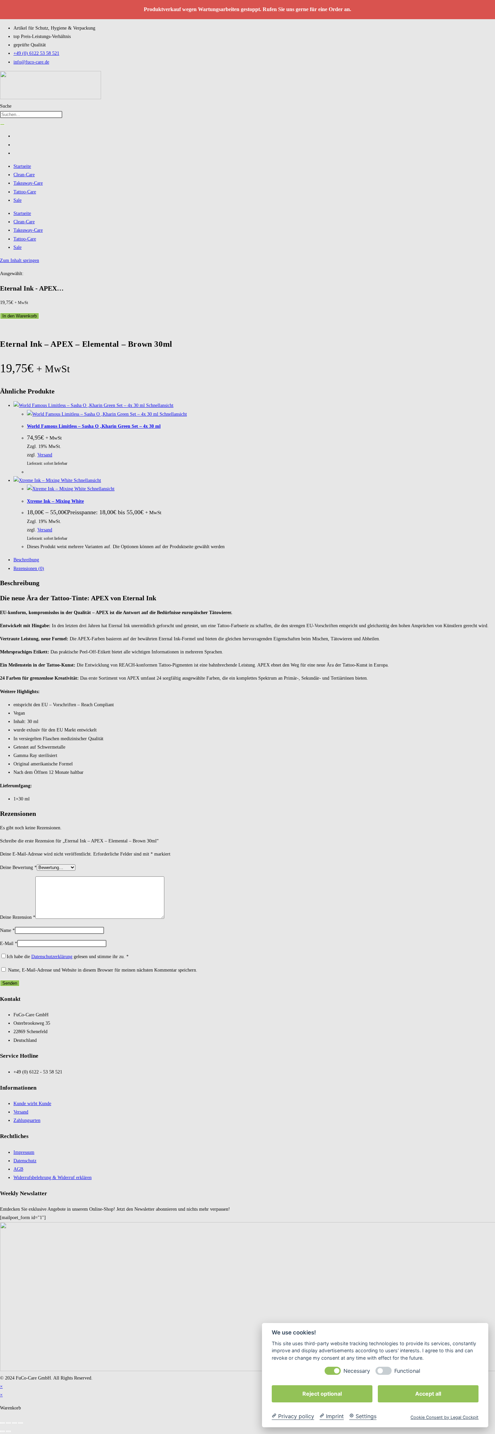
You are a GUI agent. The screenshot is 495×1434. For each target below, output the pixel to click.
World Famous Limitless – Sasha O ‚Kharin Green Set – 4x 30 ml (94, 426)
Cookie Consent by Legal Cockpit (444, 1417)
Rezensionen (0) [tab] (28, 568)
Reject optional (322, 1393)
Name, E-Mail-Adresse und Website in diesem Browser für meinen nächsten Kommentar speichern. (102, 970)
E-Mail (8, 943)
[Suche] (2, 124)
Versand (44, 454)
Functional (407, 1370)
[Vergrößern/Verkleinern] (2, 1423)
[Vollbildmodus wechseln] (8, 1423)
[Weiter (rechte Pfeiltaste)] (8, 1431)
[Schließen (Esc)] (20, 1423)
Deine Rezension (17, 917)
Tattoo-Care (24, 191)
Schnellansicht (159, 405)
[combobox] (31, 114)
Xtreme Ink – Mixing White (55, 501)
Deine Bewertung (18, 867)
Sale (17, 200)
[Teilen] (14, 1423)
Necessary (356, 1370)
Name (7, 930)
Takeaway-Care (28, 183)
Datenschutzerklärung (51, 956)
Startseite (22, 166)
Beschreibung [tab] (26, 559)
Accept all (428, 1393)
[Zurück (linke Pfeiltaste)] (2, 1431)
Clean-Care (24, 174)
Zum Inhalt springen (19, 260)
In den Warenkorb (19, 315)
